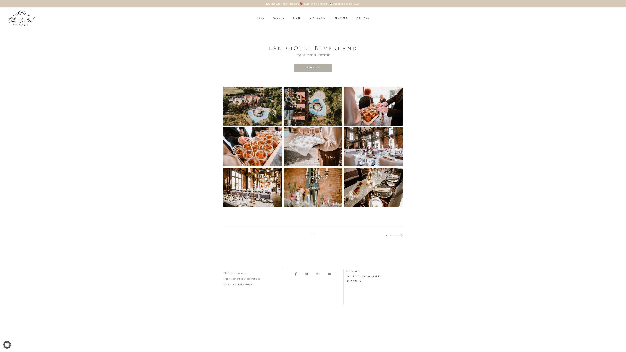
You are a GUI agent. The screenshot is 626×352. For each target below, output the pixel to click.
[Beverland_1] (252, 106)
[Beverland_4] (252, 146)
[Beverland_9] (252, 187)
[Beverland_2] (373, 106)
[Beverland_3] (313, 146)
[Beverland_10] (373, 187)
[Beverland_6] (313, 106)
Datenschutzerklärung (364, 276)
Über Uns (353, 271)
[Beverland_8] (313, 187)
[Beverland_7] (373, 146)
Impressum (354, 281)
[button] (7, 345)
